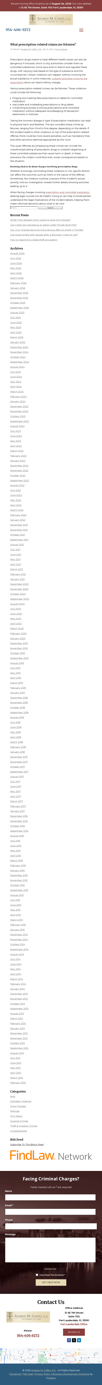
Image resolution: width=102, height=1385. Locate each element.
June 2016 (15, 846)
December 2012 (19, 1033)
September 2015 (19, 890)
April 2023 (16, 446)
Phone (9, 1220)
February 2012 (18, 1082)
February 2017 (18, 806)
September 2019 (19, 658)
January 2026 (17, 288)
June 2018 (15, 727)
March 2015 (16, 920)
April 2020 (16, 623)
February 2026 (18, 283)
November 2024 (19, 352)
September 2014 (19, 949)
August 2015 (17, 895)
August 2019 (17, 663)
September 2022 (19, 480)
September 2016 (19, 831)
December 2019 (19, 643)
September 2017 (19, 771)
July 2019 (15, 668)
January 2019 (17, 692)
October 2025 (17, 302)
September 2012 (19, 1048)
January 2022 (17, 520)
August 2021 (17, 544)
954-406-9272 (18, 30)
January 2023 (17, 460)
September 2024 (19, 362)
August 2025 (17, 312)
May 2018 (15, 732)
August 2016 (17, 836)
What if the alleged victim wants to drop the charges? (40, 220)
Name (8, 1191)
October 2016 (17, 826)
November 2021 (19, 530)
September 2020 (19, 599)
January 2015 (17, 929)
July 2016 (15, 841)
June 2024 (16, 377)
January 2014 (17, 989)
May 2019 (15, 673)
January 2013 (17, 1028)
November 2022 (19, 470)
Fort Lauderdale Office (74, 1324)
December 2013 (19, 994)
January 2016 (17, 870)
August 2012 (17, 1053)
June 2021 (15, 554)
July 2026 (15, 258)
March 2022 (17, 510)
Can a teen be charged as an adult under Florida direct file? (43, 225)
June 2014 (15, 964)
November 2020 (19, 589)
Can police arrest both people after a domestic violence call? (44, 235)
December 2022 (19, 465)
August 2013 (17, 1013)
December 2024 (19, 347)
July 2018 (15, 722)
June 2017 (15, 786)
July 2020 (15, 609)
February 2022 (18, 515)
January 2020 (18, 638)
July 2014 (15, 959)
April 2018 (15, 737)
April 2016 (15, 855)
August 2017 (17, 776)
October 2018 (17, 707)
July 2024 (15, 372)
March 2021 (16, 569)
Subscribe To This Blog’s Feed (27, 1144)
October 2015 (17, 885)
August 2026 (17, 253)
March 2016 (16, 860)
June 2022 (16, 495)
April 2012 (15, 1073)
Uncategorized (18, 1131)
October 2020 (18, 594)
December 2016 (19, 816)
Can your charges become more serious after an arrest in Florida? (46, 230)
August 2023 (17, 426)
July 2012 (15, 1058)
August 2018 (17, 717)
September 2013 (19, 1008)
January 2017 (17, 811)
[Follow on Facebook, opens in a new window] (69, 1340)
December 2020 (19, 584)
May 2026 (15, 268)
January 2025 (17, 342)
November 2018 (19, 702)
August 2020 (17, 604)
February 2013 (18, 1023)
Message (10, 1234)
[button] (81, 30)
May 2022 (15, 500)
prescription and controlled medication (67, 192)
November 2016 (19, 821)
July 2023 (15, 431)
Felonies (15, 1111)
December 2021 (19, 525)
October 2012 (17, 1043)
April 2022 (16, 505)
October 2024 (18, 357)
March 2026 (17, 278)
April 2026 (16, 273)
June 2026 (16, 263)
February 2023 (18, 456)
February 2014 (18, 984)
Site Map (28, 1374)
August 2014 (17, 954)
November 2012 (19, 1038)
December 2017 (19, 757)
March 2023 (17, 451)
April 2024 (16, 386)
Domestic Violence (20, 1101)
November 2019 (19, 648)
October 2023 (18, 416)
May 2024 (15, 382)
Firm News (16, 1116)
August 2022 (17, 485)
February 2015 (18, 924)
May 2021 (15, 559)
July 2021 (15, 549)
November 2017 (19, 762)
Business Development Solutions (70, 1374)
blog (12, 1096)
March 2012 (16, 1078)
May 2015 (15, 910)
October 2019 (17, 653)
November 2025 (19, 298)
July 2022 (15, 490)
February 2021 (18, 574)
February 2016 (18, 865)
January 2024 (18, 401)
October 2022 (18, 475)
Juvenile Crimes (19, 1121)
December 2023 (19, 406)
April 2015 (15, 915)
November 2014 (19, 939)
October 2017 (17, 766)
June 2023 (16, 436)
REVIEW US (74, 1332)
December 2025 (19, 293)
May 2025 (15, 327)
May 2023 (15, 441)
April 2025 (16, 332)
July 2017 (15, 781)
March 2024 (17, 391)
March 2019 (16, 683)
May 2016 (15, 850)
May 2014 (15, 969)
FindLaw (51, 1378)
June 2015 (15, 905)
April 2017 (15, 796)
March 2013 (16, 1018)
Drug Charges (61, 49)
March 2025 (16, 337)
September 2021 (19, 539)
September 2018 (19, 712)
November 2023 (19, 411)
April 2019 (15, 678)
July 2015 (15, 900)
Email (9, 1205)
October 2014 (17, 944)
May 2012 (15, 1068)
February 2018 (18, 747)
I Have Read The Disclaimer (52, 1275)
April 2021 (15, 564)
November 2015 (18, 880)
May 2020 (15, 618)
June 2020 (16, 614)
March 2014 (16, 979)
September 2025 (19, 307)
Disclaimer (50, 1268)
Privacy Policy (43, 1374)
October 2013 (17, 1004)
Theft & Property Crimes (23, 1126)
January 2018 (17, 752)
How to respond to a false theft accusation (33, 240)
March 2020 (17, 628)
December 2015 (19, 875)
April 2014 (15, 974)
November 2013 (19, 999)
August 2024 (17, 367)
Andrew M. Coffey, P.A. (31, 49)
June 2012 (15, 1063)
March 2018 (16, 742)
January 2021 (17, 579)
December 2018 (19, 697)
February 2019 (18, 688)
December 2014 (19, 934)
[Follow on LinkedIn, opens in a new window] (79, 1340)
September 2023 (19, 421)
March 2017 (16, 801)
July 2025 (15, 317)
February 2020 (18, 633)
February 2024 (18, 396)
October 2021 (17, 534)
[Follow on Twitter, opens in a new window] (74, 1340)
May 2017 (15, 791)
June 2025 (16, 322)
